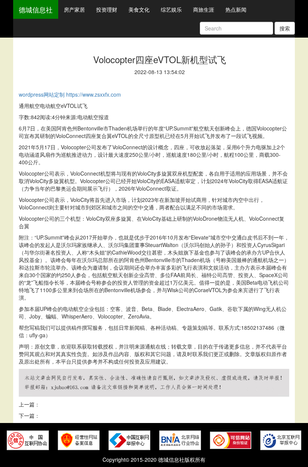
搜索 (284, 28)
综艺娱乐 (171, 9)
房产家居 (74, 9)
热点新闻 (235, 9)
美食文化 (138, 9)
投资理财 (106, 9)
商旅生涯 (203, 9)
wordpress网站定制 (42, 94)
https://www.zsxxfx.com (93, 94)
